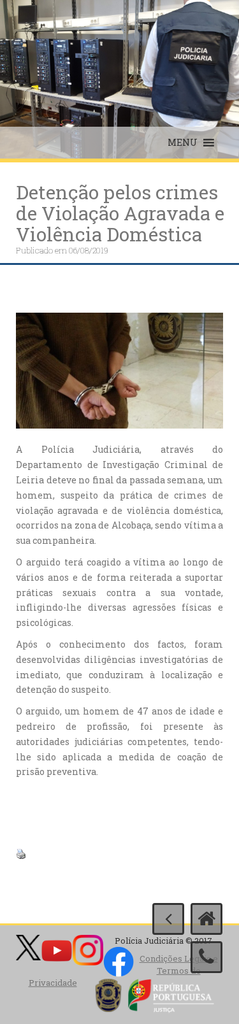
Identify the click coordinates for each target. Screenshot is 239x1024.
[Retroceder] (168, 919)
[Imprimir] (21, 853)
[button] (183, 142)
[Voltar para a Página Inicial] (206, 919)
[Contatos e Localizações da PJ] (206, 957)
